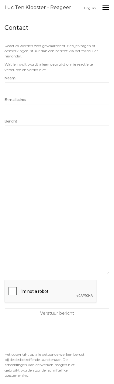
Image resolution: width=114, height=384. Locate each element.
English (90, 8)
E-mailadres (15, 99)
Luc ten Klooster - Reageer (38, 7)
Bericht (11, 121)
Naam (10, 78)
